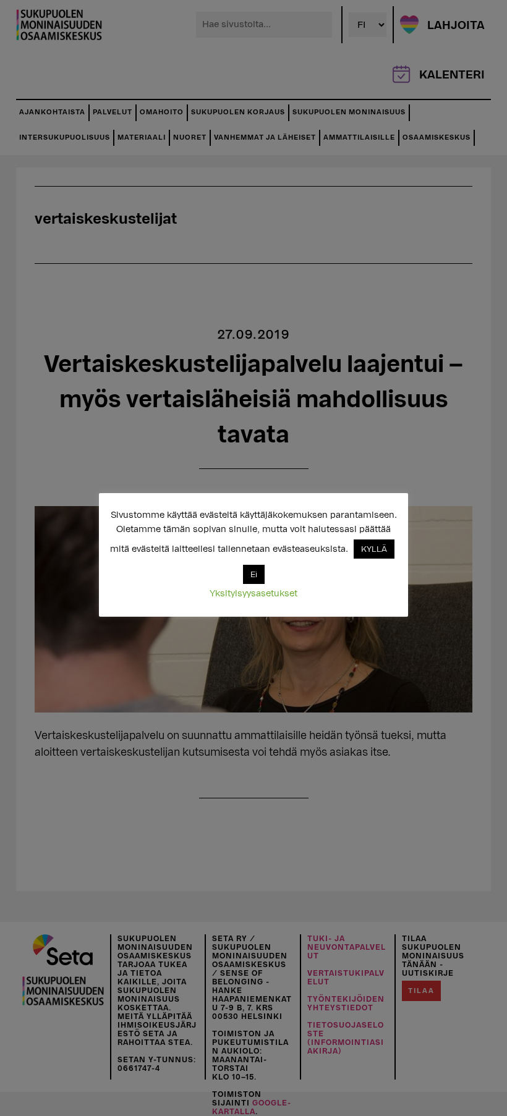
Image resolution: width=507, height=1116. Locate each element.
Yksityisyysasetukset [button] (253, 593)
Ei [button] (253, 574)
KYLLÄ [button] (374, 549)
